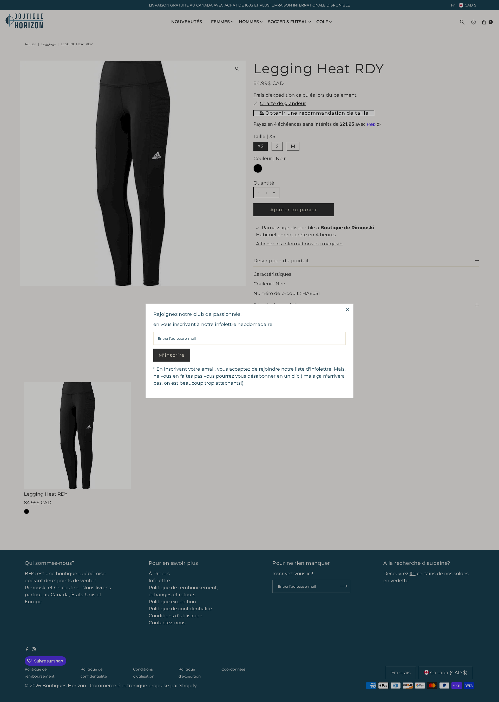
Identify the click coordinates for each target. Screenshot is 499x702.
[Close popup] (347, 309)
